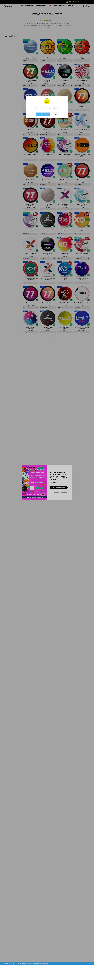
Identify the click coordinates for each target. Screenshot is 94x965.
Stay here (54, 114)
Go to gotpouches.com (43, 114)
